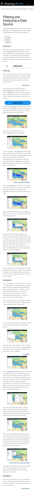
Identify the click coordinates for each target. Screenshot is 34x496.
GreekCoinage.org (8, 90)
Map (28, 4)
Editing (3, 9)
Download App (17, 66)
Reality (14, 3)
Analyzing (9, 42)
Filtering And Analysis (21, 9)
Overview (8, 37)
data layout (18, 161)
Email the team (25, 488)
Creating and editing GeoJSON (21, 182)
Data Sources (25, 85)
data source (11, 51)
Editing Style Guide (10, 9)
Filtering (8, 40)
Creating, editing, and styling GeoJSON (19, 462)
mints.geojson (18, 102)
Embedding (30, 9)
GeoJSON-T (26, 354)
